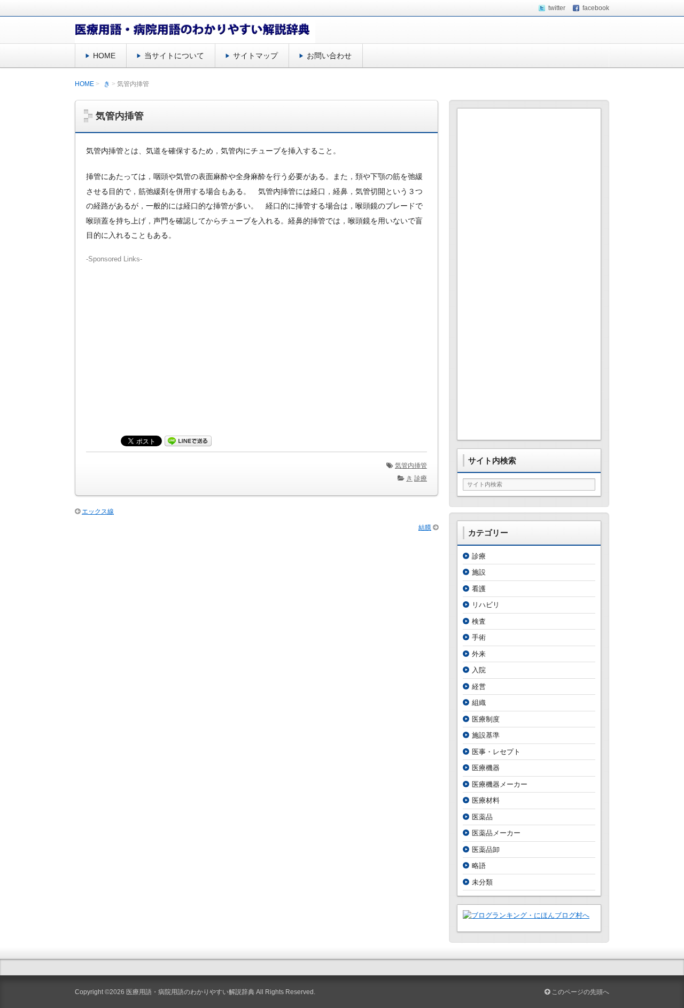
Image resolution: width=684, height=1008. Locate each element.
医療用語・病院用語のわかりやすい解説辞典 (190, 992)
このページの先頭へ (579, 992)
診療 (420, 478)
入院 (479, 670)
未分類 (482, 882)
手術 (479, 637)
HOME (104, 55)
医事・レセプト (496, 752)
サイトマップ (255, 55)
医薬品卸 (486, 850)
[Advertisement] (256, 339)
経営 (479, 687)
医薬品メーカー (496, 833)
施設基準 (486, 735)
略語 (479, 866)
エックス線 (98, 511)
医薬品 (482, 817)
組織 (479, 703)
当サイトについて (174, 55)
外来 (479, 654)
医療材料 (486, 800)
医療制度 (486, 719)
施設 (479, 572)
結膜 (424, 527)
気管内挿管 (411, 465)
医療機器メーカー (499, 784)
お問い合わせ (329, 55)
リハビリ (486, 605)
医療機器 (486, 768)
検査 (479, 621)
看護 (479, 589)
